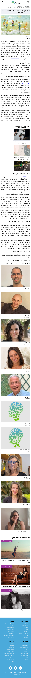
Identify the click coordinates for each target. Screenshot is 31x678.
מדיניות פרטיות (10, 649)
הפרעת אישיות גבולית (23, 633)
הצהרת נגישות (10, 651)
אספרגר (26, 629)
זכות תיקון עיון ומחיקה (9, 653)
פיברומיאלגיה (25, 631)
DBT (27, 649)
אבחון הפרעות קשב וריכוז (8, 635)
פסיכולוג (26, 623)
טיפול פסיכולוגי (15, 58)
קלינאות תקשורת (24, 647)
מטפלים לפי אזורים (9, 623)
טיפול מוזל (11, 625)
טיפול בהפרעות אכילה (9, 629)
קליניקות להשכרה (10, 627)
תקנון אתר (11, 647)
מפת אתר (11, 661)
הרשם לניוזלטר (10, 659)
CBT (27, 644)
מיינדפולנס (25, 635)
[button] (3, 2)
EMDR (26, 657)
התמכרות (26, 637)
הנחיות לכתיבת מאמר (9, 655)
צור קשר (12, 657)
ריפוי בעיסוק (25, 645)
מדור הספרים (11, 631)
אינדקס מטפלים (10, 637)
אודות (12, 644)
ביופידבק (26, 651)
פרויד (24, 176)
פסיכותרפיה (11, 260)
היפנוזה (26, 659)
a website (15, 674)
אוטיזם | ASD (25, 627)
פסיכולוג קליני (25, 625)
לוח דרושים (11, 633)
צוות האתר (11, 645)
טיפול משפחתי (24, 653)
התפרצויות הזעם (25, 83)
